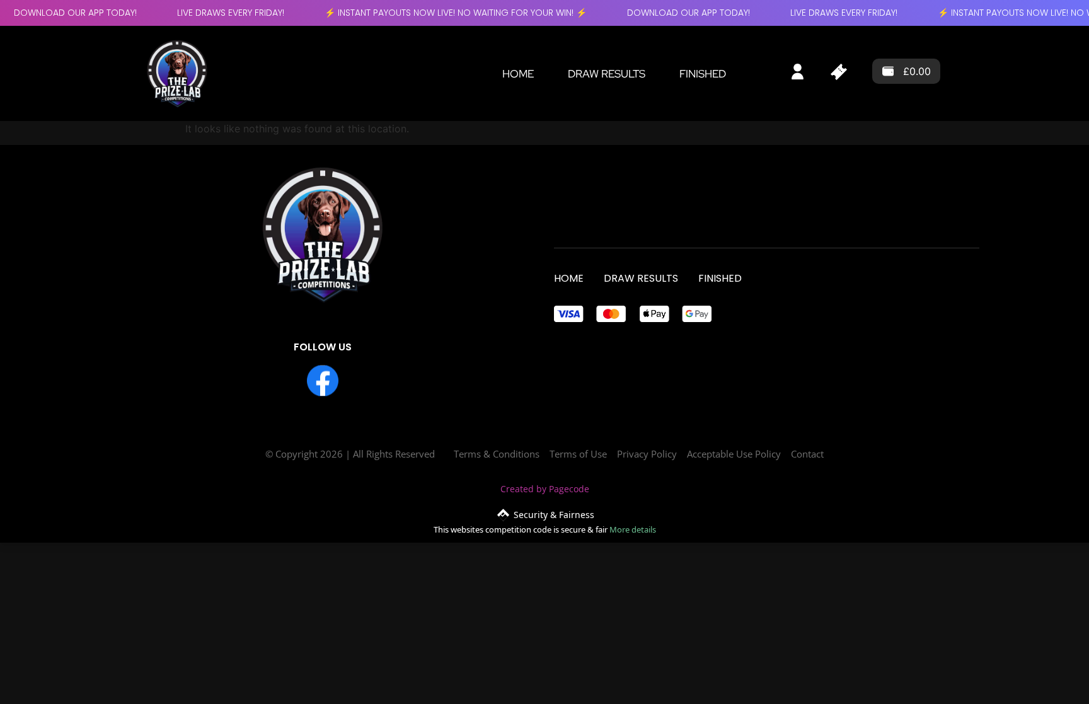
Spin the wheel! (544, 540)
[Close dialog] (661, 225)
